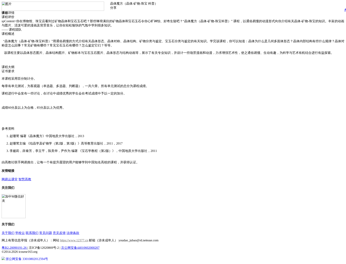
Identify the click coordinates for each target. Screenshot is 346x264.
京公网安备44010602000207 (80, 247)
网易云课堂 (10, 179)
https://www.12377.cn (74, 240)
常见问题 (45, 233)
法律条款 (72, 233)
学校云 (20, 233)
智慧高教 (24, 179)
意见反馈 (59, 233)
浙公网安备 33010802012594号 (26, 259)
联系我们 (32, 233)
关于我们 (8, 233)
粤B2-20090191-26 (14, 247)
